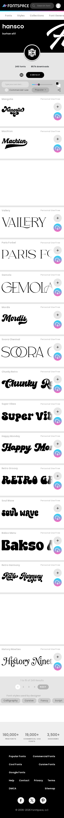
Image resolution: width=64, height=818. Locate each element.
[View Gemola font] (28, 287)
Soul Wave (8, 500)
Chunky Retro (10, 371)
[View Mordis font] (14, 319)
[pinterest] (43, 800)
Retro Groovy (10, 468)
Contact (35, 75)
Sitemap (50, 788)
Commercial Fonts (44, 756)
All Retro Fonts (53, 395)
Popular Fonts (17, 756)
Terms (51, 780)
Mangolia (7, 99)
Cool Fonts (15, 764)
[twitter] (32, 800)
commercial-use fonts (32, 740)
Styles (21, 15)
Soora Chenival (11, 339)
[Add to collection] (57, 107)
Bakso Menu (9, 533)
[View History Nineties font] (33, 661)
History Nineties (11, 649)
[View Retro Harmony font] (22, 577)
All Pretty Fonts (52, 234)
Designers (53, 739)
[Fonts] (16, 5)
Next (43, 686)
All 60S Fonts (54, 460)
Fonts (8, 15)
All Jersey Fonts (52, 155)
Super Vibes (9, 403)
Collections (37, 15)
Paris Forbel (9, 242)
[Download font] (57, 116)
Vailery (6, 210)
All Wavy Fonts (53, 427)
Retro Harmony (11, 565)
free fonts (10, 739)
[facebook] (21, 800)
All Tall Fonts (54, 673)
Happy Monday (11, 436)
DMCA (12, 788)
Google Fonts (17, 772)
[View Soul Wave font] (20, 513)
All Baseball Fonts (51, 331)
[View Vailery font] (24, 222)
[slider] (39, 84)
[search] (42, 6)
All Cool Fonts (53, 363)
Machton (7, 131)
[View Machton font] (14, 143)
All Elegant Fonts (51, 299)
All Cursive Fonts (52, 123)
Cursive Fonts (47, 764)
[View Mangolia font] (13, 111)
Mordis (6, 307)
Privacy (38, 780)
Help (11, 780)
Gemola (6, 275)
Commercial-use (18, 90)
